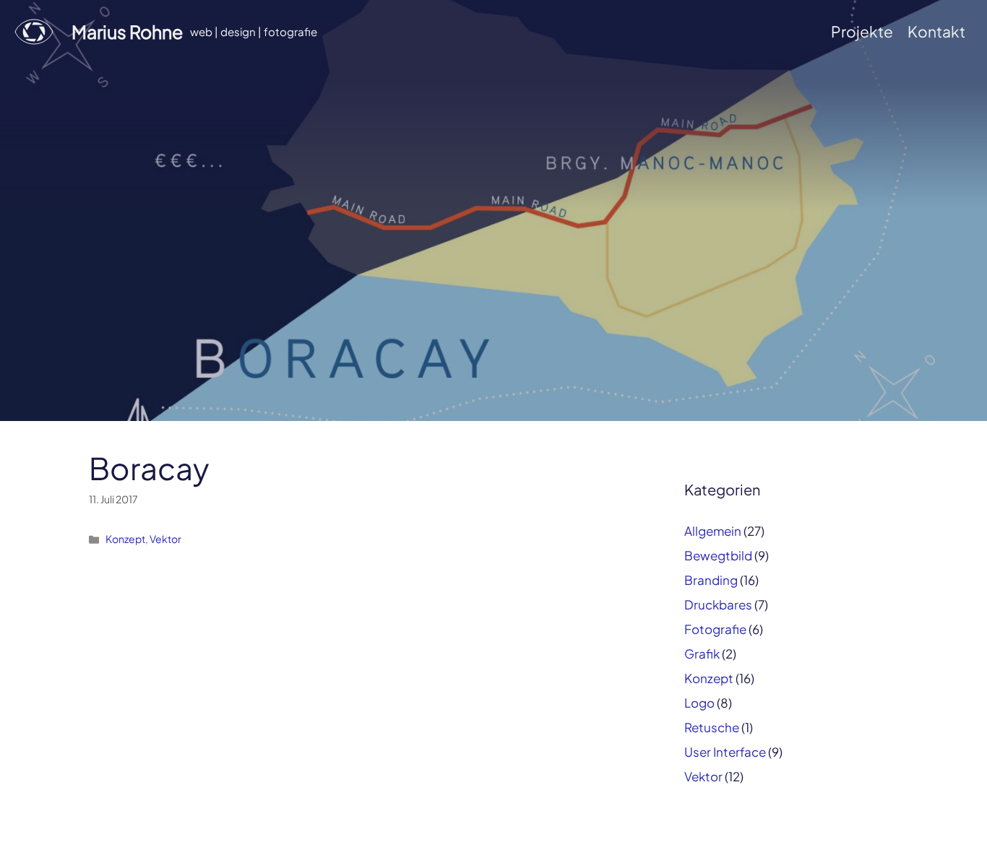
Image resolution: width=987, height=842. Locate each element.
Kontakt (936, 31)
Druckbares (718, 604)
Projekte (862, 31)
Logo (699, 703)
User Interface (725, 752)
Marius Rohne (127, 32)
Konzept (125, 538)
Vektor (165, 538)
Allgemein (712, 531)
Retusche (711, 727)
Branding (711, 580)
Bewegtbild (718, 555)
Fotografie (715, 629)
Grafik (702, 653)
